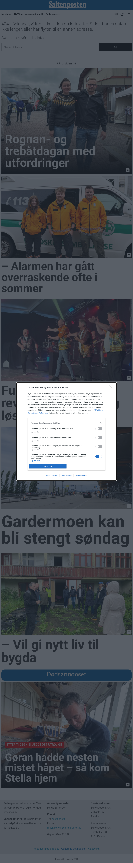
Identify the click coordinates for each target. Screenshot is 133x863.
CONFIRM (48, 466)
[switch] (98, 428)
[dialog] (66, 431)
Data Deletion (51, 475)
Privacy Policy (81, 475)
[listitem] (66, 423)
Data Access (66, 475)
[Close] (111, 387)
